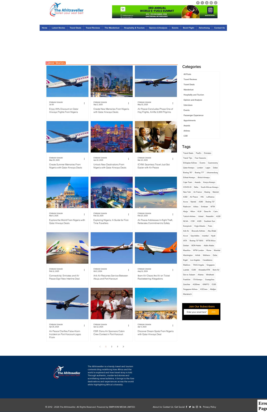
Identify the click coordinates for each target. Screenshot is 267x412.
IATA (185, 241)
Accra (185, 202)
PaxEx (198, 153)
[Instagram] (211, 2)
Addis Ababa (209, 245)
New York (187, 192)
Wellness (206, 255)
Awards (198, 182)
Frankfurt (186, 280)
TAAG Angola (198, 265)
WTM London (198, 250)
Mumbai (217, 250)
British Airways (204, 177)
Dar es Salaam (189, 275)
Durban (186, 245)
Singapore (211, 265)
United (200, 216)
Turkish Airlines (189, 216)
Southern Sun (209, 221)
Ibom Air (216, 270)
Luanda (186, 270)
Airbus (195, 207)
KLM (199, 211)
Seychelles (195, 236)
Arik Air (186, 231)
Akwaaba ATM (204, 270)
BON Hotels (196, 245)
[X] (202, 2)
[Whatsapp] (215, 2)
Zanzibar (186, 284)
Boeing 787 (187, 173)
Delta (196, 187)
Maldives (186, 265)
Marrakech (187, 294)
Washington (188, 255)
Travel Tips (187, 158)
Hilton (192, 211)
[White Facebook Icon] (186, 406)
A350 (185, 197)
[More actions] (85, 103)
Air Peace (194, 197)
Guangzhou (209, 280)
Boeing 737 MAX (196, 241)
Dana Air (207, 211)
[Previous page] (99, 346)
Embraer (204, 207)
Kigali (185, 260)
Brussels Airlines (198, 231)
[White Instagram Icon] (197, 406)
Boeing (207, 192)
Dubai (215, 168)
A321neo (203, 289)
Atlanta (200, 275)
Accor (185, 236)
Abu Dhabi (212, 231)
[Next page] (123, 346)
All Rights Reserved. (86, 407)
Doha (215, 255)
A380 (201, 202)
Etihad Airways (189, 177)
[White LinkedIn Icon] (193, 406)
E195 (214, 284)
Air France (197, 192)
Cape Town (187, 182)
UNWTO (205, 284)
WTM (213, 207)
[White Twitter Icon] (190, 406)
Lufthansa (210, 197)
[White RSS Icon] (200, 406)
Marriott (216, 192)
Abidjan (213, 289)
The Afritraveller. (68, 407)
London (200, 168)
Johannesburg (212, 173)
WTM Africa (210, 241)
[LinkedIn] (206, 2)
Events (202, 163)
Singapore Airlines (190, 289)
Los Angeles (195, 260)
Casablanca (207, 260)
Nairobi (193, 202)
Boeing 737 (210, 202)
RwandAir (210, 216)
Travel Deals (188, 153)
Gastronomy (213, 163)
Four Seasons (200, 158)
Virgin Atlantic (199, 226)
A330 (218, 216)
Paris (210, 226)
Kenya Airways (209, 182)
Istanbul (205, 236)
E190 (194, 270)
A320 (199, 221)
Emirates (207, 153)
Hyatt (213, 236)
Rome (209, 250)
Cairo (215, 211)
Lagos (208, 168)
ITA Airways (197, 280)
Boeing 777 (199, 173)
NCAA (185, 221)
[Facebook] (198, 2)
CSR (193, 221)
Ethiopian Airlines (190, 163)
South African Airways (209, 187)
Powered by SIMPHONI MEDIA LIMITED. (115, 407)
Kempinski (187, 226)
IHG (202, 197)
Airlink (197, 255)
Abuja (185, 211)
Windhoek (210, 275)
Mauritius (187, 250)
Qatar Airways (188, 168)
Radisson (187, 207)
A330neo (196, 284)
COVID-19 (187, 187)
